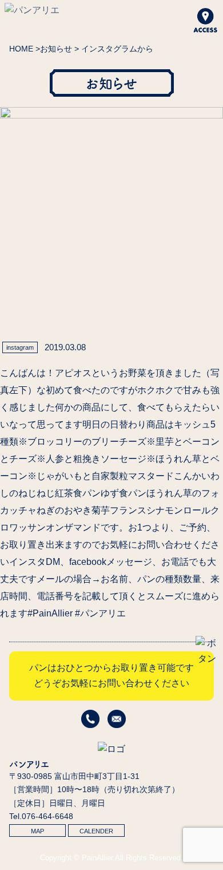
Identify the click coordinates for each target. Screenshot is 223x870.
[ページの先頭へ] (207, 658)
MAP (37, 831)
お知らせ (56, 48)
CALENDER (96, 831)
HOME (21, 48)
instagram (20, 347)
